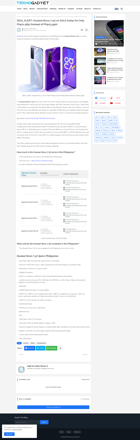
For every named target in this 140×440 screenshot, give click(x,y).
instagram (103, 103)
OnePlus (104, 134)
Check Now (16, 429)
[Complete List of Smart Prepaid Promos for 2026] (100, 61)
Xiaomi (103, 141)
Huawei (19, 36)
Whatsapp (52, 348)
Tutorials (79, 9)
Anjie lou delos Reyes (36, 366)
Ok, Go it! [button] (9, 434)
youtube (118, 103)
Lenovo (107, 127)
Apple (103, 117)
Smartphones (26, 16)
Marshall (97, 130)
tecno (115, 141)
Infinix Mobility (113, 124)
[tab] (19, 9)
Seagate (106, 137)
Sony (113, 137)
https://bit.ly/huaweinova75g (41, 161)
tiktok (118, 98)
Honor (97, 124)
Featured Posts (42, 9)
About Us (87, 9)
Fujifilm (111, 120)
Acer (96, 117)
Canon (115, 117)
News (25, 9)
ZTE (109, 141)
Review (32, 9)
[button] (117, 9)
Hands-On (61, 9)
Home (19, 9)
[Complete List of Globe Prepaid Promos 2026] (100, 80)
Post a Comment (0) (53, 407)
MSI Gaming (115, 127)
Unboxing (53, 9)
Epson (104, 120)
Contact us (77, 432)
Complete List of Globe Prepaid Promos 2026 (115, 78)
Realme (112, 134)
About (69, 432)
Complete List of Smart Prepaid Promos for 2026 (115, 59)
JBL (96, 127)
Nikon (113, 130)
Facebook (31, 348)
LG (101, 127)
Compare (70, 9)
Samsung (98, 137)
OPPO (97, 134)
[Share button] (60, 348)
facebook (103, 98)
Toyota (120, 137)
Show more (85, 379)
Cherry (97, 120)
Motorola (106, 130)
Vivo (96, 141)
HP (116, 120)
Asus (108, 117)
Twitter (41, 348)
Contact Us (97, 9)
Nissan (120, 130)
